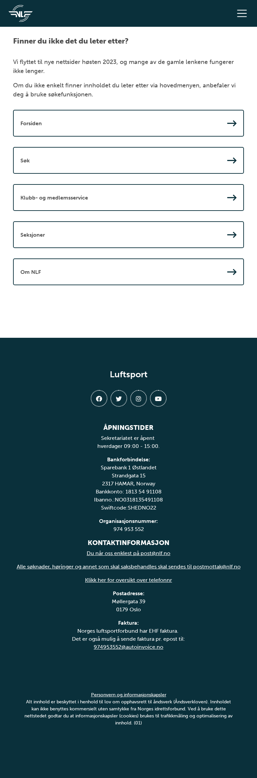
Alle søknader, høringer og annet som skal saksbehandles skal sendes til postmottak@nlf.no (129, 566)
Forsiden (31, 123)
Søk (25, 160)
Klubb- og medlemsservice (54, 197)
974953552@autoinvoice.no (128, 647)
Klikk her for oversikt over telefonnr (128, 580)
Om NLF (30, 272)
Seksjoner (32, 235)
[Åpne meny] (243, 13)
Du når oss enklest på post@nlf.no (128, 553)
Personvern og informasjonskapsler (128, 695)
